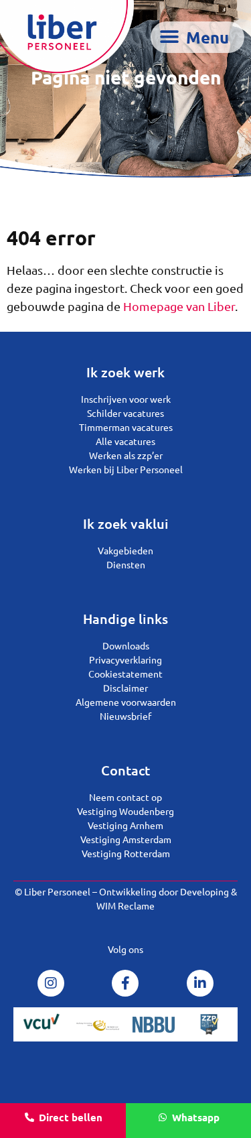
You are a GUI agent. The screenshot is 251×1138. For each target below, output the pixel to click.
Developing (204, 891)
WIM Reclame (125, 905)
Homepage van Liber (179, 306)
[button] (198, 37)
